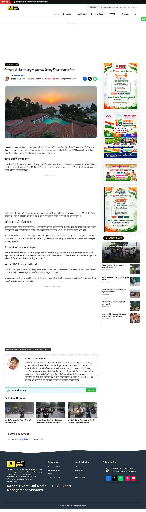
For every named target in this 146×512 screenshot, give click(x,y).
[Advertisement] (73, 41)
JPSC (50, 474)
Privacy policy (80, 477)
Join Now (91, 390)
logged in (23, 439)
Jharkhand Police (54, 470)
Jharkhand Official (54, 467)
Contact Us (79, 470)
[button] (135, 14)
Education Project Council (57, 477)
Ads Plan (78, 474)
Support (125, 14)
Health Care (82, 14)
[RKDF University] (120, 86)
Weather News (12, 64)
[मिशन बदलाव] (120, 172)
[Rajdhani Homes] (120, 136)
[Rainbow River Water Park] (120, 209)
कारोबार (112, 14)
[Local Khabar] (13, 8)
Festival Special (98, 14)
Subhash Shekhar (20, 75)
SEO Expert (61, 486)
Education (67, 14)
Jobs (56, 14)
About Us (78, 467)
